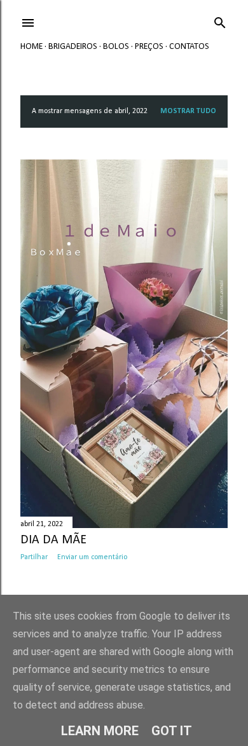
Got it (171, 730)
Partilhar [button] (34, 557)
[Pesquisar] (220, 21)
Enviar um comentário (92, 557)
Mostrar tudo (188, 111)
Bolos (116, 46)
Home (31, 46)
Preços (149, 46)
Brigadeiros (72, 46)
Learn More (100, 730)
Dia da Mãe (53, 540)
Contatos (189, 46)
